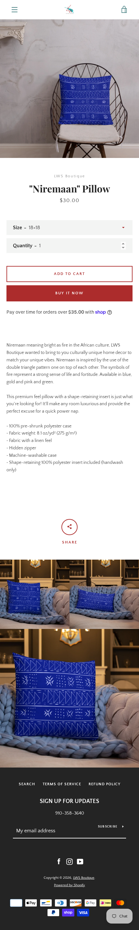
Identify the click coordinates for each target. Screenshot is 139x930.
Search (27, 784)
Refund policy (105, 784)
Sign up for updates (69, 801)
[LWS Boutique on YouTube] (80, 861)
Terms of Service (62, 784)
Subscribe (107, 826)
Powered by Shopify (69, 885)
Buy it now (69, 293)
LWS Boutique (83, 878)
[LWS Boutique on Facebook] (59, 861)
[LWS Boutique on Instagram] (69, 861)
